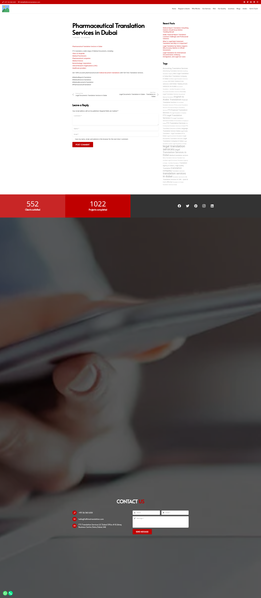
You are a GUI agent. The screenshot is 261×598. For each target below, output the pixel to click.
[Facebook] (244, 2)
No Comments (85, 37)
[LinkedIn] (254, 2)
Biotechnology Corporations (81, 63)
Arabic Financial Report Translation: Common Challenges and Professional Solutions (175, 37)
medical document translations (109, 73)
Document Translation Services (171, 91)
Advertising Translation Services (173, 71)
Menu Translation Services (170, 158)
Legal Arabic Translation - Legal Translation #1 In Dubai (175, 133)
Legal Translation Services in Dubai (174, 152)
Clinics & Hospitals (78, 53)
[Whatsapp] (5, 593)
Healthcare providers (79, 68)
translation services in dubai (174, 175)
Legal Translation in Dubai (179, 143)
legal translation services (174, 147)
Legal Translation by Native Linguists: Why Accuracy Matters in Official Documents (175, 48)
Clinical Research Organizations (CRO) (84, 66)
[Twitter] (247, 2)
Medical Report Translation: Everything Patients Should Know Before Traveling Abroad (175, 30)
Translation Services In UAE (180, 177)
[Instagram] (257, 2)
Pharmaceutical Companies (81, 58)
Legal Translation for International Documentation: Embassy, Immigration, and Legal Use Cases (174, 55)
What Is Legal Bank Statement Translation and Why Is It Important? (175, 42)
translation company (172, 169)
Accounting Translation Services (175, 68)
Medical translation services (178, 155)
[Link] (5, 8)
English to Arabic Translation (173, 98)
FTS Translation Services (175, 123)
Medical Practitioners (79, 56)
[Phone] (10, 593)
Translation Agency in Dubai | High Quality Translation (175, 165)
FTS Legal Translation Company (178, 113)
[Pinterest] (250, 2)
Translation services (178, 171)
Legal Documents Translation (174, 136)
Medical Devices (77, 61)
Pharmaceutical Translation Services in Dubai (87, 46)
